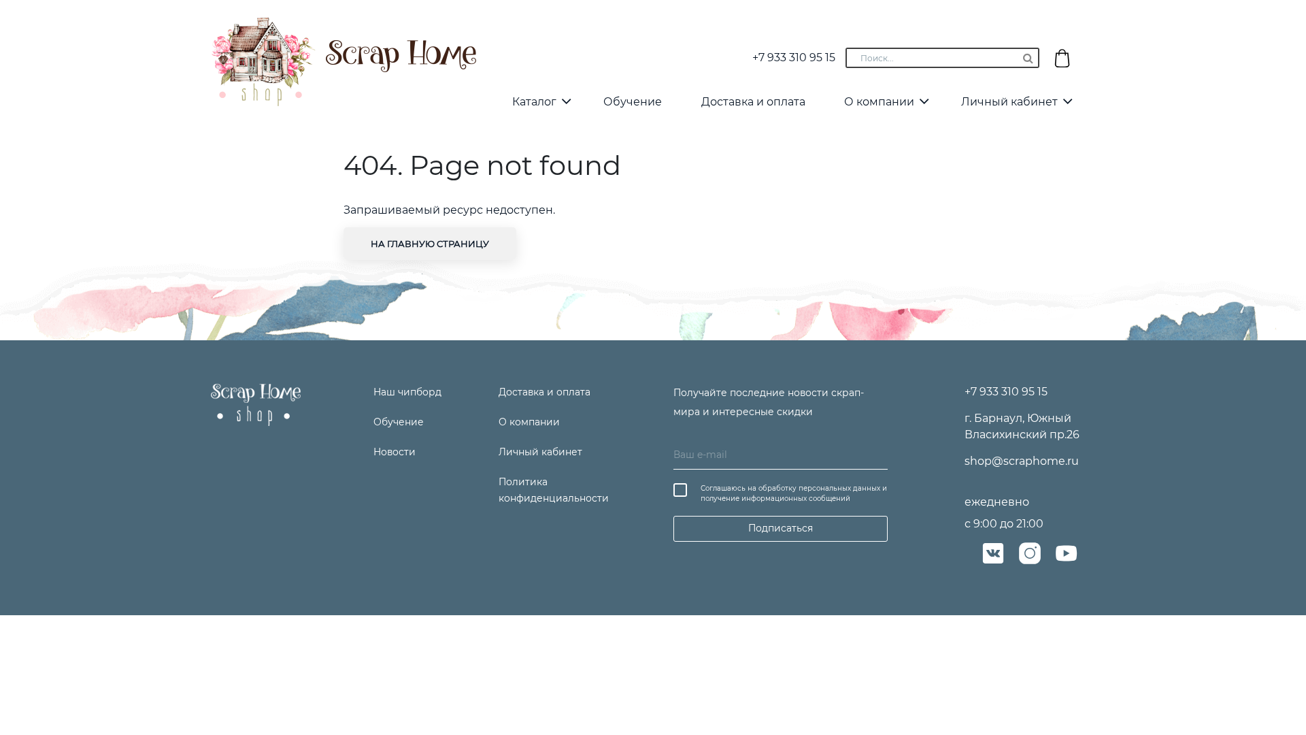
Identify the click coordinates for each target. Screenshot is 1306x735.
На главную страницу (430, 243)
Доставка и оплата (753, 101)
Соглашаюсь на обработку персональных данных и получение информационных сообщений (794, 493)
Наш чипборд (407, 392)
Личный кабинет (1009, 101)
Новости (394, 451)
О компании (879, 101)
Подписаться (780, 528)
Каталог (534, 101)
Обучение (632, 101)
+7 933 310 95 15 (793, 57)
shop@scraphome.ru (1022, 461)
